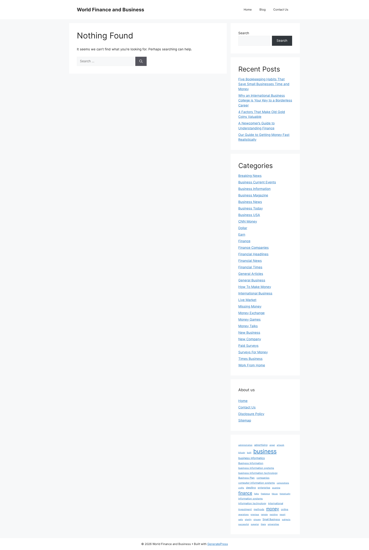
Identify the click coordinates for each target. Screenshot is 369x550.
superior (255, 524)
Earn (241, 234)
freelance (265, 494)
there (263, 524)
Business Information (254, 189)
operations (243, 514)
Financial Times (250, 267)
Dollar (242, 228)
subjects (286, 519)
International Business (255, 293)
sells (240, 519)
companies (263, 477)
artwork (280, 445)
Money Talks (248, 326)
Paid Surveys (248, 346)
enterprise (264, 487)
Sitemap (244, 420)
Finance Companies (253, 248)
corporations (283, 483)
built (249, 452)
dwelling (251, 487)
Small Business (271, 519)
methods (259, 509)
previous (255, 514)
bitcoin (241, 452)
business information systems (256, 468)
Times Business (250, 359)
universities (273, 524)
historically (285, 494)
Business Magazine (253, 195)
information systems (250, 498)
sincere (257, 519)
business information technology (258, 473)
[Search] (141, 61)
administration (245, 445)
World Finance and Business (110, 9)
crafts (241, 488)
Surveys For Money (253, 352)
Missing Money (249, 306)
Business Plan (246, 477)
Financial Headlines (253, 254)
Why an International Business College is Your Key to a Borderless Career (265, 100)
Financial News (250, 261)
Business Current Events (257, 182)
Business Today (250, 208)
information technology (252, 503)
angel (272, 445)
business (265, 451)
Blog (262, 9)
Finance (244, 241)
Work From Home (251, 365)
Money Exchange (251, 313)
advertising (261, 444)
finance (245, 493)
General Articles (250, 274)
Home (248, 9)
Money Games (249, 319)
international (275, 503)
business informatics (251, 458)
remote (264, 514)
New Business (249, 332)
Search (243, 33)
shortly (248, 519)
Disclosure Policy (251, 414)
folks (256, 494)
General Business (251, 280)
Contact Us (280, 9)
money (272, 508)
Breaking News (250, 176)
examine (276, 488)
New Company (249, 339)
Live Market (247, 300)
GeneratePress (217, 544)
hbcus (275, 494)
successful (243, 524)
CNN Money (247, 221)
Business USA (249, 215)
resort (282, 514)
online (284, 509)
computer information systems (256, 482)
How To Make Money (254, 287)
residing (274, 514)
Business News (250, 202)
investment (245, 509)
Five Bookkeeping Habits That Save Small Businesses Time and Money (263, 84)
